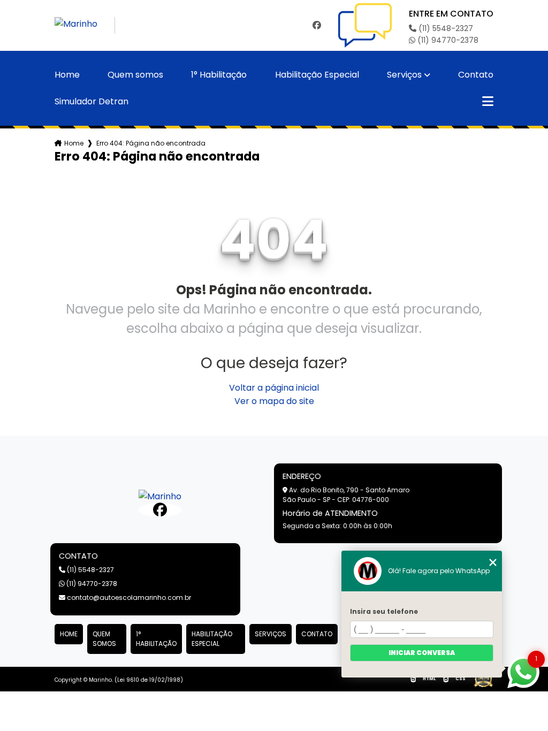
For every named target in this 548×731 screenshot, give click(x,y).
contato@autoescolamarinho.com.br (128, 597)
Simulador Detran (91, 101)
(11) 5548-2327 (444, 28)
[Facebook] (317, 25)
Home (67, 75)
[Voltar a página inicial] (85, 25)
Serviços (404, 75)
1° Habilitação (219, 75)
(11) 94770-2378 (446, 40)
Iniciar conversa (422, 652)
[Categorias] (487, 101)
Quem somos (135, 75)
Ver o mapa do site (274, 401)
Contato (475, 75)
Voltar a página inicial (274, 388)
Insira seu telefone (384, 611)
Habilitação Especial (317, 75)
